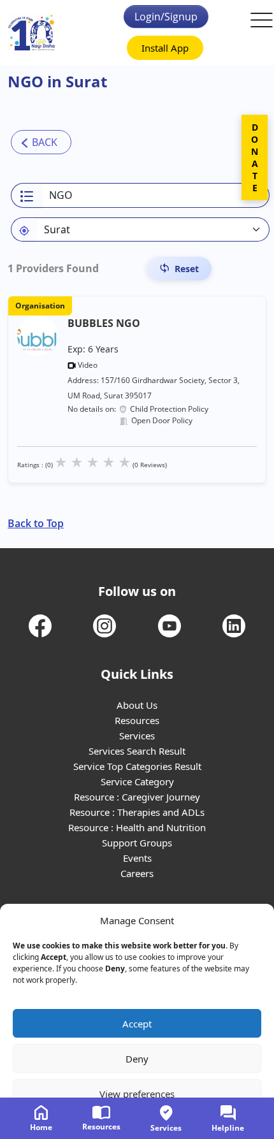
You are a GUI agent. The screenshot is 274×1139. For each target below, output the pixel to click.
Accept (137, 1023)
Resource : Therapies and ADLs (137, 812)
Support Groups (137, 842)
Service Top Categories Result (137, 766)
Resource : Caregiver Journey (137, 796)
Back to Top (36, 523)
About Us (137, 705)
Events (137, 858)
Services (137, 735)
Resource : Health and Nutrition (137, 827)
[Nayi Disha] (31, 33)
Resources (137, 720)
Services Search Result (137, 750)
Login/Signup (166, 17)
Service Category (137, 781)
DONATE (255, 157)
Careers (137, 873)
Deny (137, 1058)
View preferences (137, 1093)
